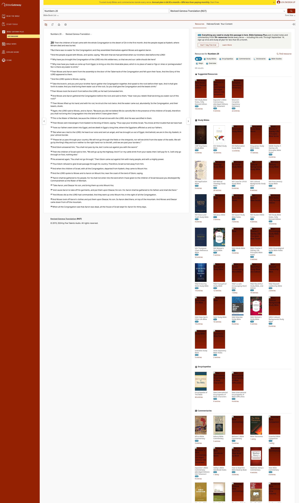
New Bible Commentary (274, 469)
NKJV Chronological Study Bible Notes (276, 249)
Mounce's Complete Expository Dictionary (236, 103)
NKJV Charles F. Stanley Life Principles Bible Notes (256, 251)
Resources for (207, 54)
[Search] (291, 11)
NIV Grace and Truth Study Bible (201, 216)
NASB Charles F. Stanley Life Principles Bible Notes (275, 149)
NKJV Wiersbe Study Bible (237, 318)
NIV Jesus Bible (219, 215)
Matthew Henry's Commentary (257, 469)
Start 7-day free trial (208, 45)
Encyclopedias (204, 367)
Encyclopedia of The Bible (201, 394)
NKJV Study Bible (219, 317)
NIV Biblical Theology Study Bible (219, 183)
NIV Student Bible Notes (257, 216)
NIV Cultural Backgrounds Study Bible (257, 183)
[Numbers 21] (188, 121)
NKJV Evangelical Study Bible (219, 285)
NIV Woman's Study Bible (218, 249)
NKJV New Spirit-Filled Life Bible (201, 318)
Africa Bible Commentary (200, 438)
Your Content (226, 24)
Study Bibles (203, 120)
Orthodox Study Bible (201, 352)
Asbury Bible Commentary (218, 438)
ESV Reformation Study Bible (238, 147)
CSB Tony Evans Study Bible (201, 147)
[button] (285, 2)
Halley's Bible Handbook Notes (219, 469)
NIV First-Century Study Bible (275, 182)
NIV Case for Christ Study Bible (239, 182)
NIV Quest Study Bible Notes (238, 216)
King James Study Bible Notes (257, 147)
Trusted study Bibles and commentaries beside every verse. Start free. (159, 2)
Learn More (227, 45)
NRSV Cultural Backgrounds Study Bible (276, 319)
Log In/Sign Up (288, 2)
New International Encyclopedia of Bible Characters (220, 395)
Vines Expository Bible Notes (219, 352)
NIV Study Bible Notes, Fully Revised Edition (201, 102)
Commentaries (205, 411)
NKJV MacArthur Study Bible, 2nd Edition (256, 286)
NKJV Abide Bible (238, 248)
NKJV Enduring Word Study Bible (201, 285)
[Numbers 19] (44, 121)
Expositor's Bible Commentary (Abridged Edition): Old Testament (220, 103)
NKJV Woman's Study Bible (256, 318)
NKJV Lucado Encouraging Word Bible (239, 286)
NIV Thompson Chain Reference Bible (201, 250)
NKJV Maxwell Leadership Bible (275, 285)
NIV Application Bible (201, 182)
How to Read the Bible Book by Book (239, 469)
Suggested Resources (207, 74)
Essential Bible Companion (274, 438)
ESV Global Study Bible (220, 147)
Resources (199, 24)
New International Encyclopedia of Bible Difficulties (239, 395)
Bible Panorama (256, 437)
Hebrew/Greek (213, 24)
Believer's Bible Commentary (238, 438)
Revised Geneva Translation (63, 219)
